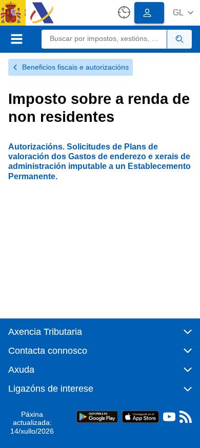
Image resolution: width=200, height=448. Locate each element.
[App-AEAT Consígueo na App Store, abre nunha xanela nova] (140, 416)
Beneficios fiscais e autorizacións (75, 67)
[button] (183, 12)
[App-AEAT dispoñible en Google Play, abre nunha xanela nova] (97, 416)
